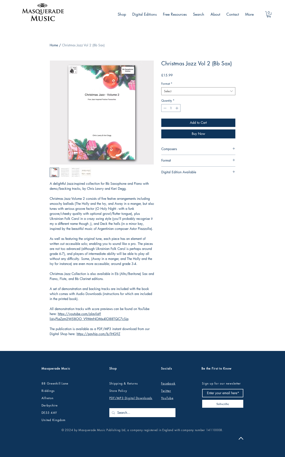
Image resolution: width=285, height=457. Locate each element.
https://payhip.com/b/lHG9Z (98, 334)
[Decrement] (164, 108)
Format (166, 84)
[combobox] (198, 91)
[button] (268, 14)
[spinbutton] (171, 108)
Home (54, 45)
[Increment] (177, 108)
